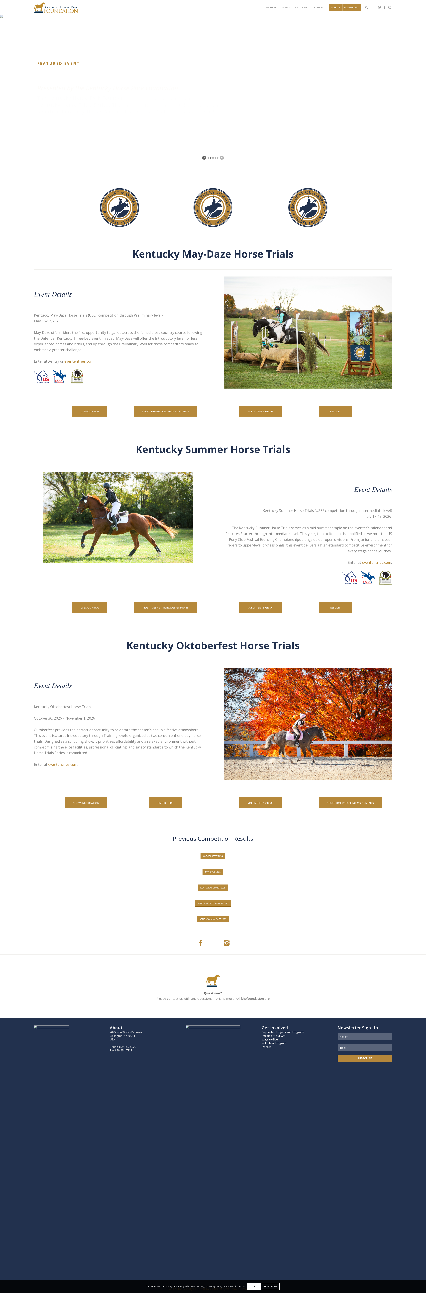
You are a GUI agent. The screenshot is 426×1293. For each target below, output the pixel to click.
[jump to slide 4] (215, 158)
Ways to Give (270, 1039)
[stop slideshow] (222, 157)
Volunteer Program (274, 1043)
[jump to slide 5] (217, 158)
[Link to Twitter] (379, 7)
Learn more (270, 1286)
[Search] (366, 7)
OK (253, 1286)
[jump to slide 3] (213, 158)
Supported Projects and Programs (283, 1032)
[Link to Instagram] (389, 7)
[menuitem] (271, 7)
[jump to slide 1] (208, 158)
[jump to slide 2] (211, 158)
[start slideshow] (204, 157)
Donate (266, 1047)
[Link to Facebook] (384, 7)
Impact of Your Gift (273, 1036)
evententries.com (78, 361)
